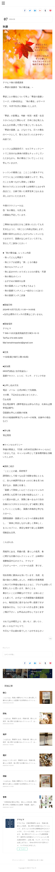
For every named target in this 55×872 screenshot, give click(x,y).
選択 (4, 755)
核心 (4, 692)
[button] (3, 3)
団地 (4, 713)
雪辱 (4, 797)
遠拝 (4, 734)
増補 (4, 776)
